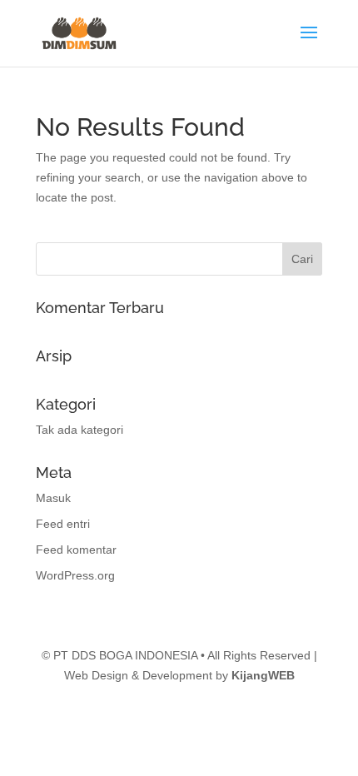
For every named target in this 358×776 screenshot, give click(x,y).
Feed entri (63, 523)
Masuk (53, 498)
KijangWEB (263, 675)
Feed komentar (76, 549)
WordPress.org (75, 575)
